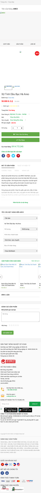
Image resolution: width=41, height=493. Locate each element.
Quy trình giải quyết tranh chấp (9, 353)
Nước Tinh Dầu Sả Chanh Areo (28, 284)
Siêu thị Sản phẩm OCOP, (16, 442)
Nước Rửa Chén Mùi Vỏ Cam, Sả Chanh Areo (8, 284)
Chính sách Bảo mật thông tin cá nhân (11, 376)
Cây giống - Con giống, (24, 448)
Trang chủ (3, 2)
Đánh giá (25, 170)
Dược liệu (11, 2)
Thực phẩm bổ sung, (13, 450)
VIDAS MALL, (4, 442)
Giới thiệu (6, 44)
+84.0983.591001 (12, 390)
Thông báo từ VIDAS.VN (7, 356)
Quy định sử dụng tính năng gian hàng (11, 351)
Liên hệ (32, 44)
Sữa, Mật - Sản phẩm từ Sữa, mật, (11, 446)
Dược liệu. (13, 452)
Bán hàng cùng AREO (6, 369)
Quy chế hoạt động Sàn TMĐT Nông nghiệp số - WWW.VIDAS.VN (18, 349)
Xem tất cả (35, 261)
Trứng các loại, (33, 446)
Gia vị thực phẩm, (33, 444)
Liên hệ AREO (4, 383)
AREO (15, 9)
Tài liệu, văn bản (4, 378)
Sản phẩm (19, 44)
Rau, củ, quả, (28, 442)
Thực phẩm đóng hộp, (20, 444)
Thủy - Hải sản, (8, 444)
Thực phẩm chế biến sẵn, (8, 448)
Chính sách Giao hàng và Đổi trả (9, 374)
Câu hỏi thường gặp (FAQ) (7, 381)
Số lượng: (4, 128)
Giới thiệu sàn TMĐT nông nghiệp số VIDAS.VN (13, 347)
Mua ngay (22, 140)
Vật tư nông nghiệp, (26, 450)
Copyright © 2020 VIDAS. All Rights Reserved (12, 434)
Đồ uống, (25, 446)
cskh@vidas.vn (11, 396)
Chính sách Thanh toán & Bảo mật (10, 372)
